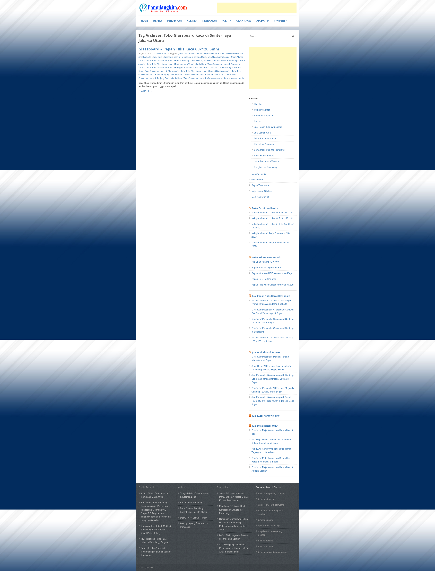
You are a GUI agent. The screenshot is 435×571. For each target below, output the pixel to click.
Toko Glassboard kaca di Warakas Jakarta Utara (206, 78)
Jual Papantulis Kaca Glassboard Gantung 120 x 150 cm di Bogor (272, 339)
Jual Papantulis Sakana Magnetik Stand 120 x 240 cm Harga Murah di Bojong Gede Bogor (272, 401)
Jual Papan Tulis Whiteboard (268, 126)
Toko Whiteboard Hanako (267, 257)
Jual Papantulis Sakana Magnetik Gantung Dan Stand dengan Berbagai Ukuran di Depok (272, 378)
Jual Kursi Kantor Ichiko (266, 415)
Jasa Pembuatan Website (266, 161)
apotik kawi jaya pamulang (271, 504)
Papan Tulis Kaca (260, 185)
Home (144, 20)
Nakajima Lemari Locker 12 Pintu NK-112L (272, 218)
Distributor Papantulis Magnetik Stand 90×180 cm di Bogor (270, 358)
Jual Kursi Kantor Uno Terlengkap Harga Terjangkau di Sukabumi (271, 450)
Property (280, 20)
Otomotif (262, 20)
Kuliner (192, 20)
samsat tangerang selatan (271, 493)
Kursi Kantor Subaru (264, 155)
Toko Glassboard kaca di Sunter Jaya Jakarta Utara (207, 74)
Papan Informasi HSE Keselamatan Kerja (271, 273)
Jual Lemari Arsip (262, 132)
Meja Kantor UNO (260, 196)
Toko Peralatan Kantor (265, 138)
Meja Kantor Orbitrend (262, 191)
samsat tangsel (265, 540)
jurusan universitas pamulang (272, 552)
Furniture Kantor (262, 109)
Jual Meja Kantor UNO (265, 425)
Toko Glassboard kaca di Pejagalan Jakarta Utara (175, 67)
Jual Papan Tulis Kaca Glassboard (271, 296)
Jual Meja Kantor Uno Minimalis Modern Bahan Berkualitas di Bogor (271, 441)
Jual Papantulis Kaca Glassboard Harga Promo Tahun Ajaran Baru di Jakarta (271, 302)
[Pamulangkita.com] (163, 7)
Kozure (257, 121)
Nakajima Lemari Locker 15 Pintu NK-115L (272, 212)
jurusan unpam (265, 519)
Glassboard (161, 53)
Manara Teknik (258, 173)
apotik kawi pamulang (269, 525)
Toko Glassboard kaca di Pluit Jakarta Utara (165, 70)
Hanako (258, 103)
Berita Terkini (146, 487)
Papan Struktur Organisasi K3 (266, 267)
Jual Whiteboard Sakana (266, 352)
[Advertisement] (257, 8)
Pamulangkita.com (145, 567)
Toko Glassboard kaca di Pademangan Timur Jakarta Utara (179, 64)
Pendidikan (174, 20)
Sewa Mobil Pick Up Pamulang (269, 149)
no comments (237, 78)
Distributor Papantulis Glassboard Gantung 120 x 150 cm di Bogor (272, 320)
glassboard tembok (187, 53)
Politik (226, 20)
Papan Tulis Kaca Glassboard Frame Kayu (272, 284)
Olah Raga (243, 20)
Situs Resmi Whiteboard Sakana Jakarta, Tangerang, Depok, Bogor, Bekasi (271, 367)
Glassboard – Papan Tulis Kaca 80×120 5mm (178, 48)
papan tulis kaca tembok (208, 53)
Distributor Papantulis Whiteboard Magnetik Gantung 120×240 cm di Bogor (272, 389)
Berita (157, 20)
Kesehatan (209, 20)
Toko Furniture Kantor (265, 208)
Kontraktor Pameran (264, 144)
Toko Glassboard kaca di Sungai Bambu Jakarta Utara (211, 70)
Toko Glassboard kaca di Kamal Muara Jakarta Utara (182, 56)
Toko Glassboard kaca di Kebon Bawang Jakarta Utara (177, 60)
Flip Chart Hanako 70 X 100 (265, 261)
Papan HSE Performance (263, 278)
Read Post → (145, 91)
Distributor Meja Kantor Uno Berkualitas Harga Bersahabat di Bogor (270, 459)
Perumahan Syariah (263, 115)
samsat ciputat (265, 546)
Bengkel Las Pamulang (265, 167)
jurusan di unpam (266, 499)
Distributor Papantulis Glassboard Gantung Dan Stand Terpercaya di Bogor (272, 311)
